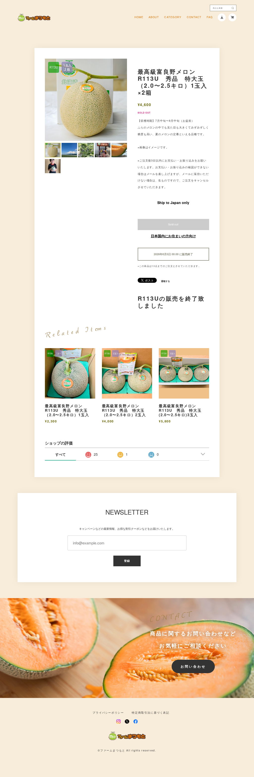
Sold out (173, 224)
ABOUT (154, 17)
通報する (165, 281)
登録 (127, 561)
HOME (138, 17)
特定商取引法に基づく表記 (150, 712)
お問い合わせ (193, 666)
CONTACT (194, 17)
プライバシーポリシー (108, 712)
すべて (60, 454)
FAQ (210, 17)
